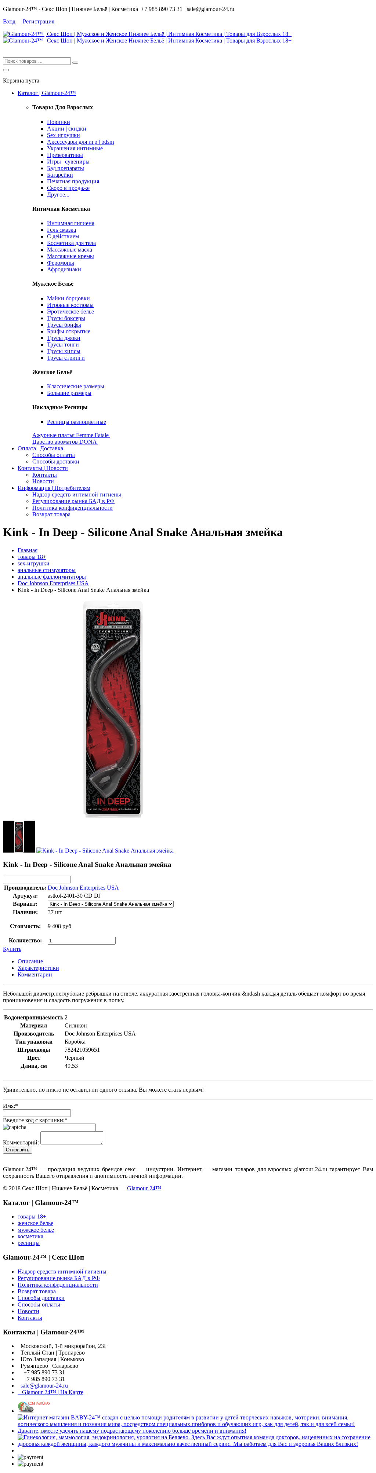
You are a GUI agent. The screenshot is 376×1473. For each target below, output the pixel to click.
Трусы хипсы (63, 351)
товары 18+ (32, 557)
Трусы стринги (66, 358)
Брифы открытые (68, 331)
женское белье (35, 1223)
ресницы (29, 1243)
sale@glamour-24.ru (43, 1385)
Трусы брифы (64, 325)
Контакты (44, 475)
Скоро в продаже (68, 188)
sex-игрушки (34, 563)
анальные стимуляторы (47, 570)
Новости (43, 481)
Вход (9, 21)
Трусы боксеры (66, 318)
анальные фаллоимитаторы (52, 577)
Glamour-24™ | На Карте (50, 1392)
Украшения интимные (75, 148)
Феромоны (60, 263)
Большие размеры (69, 393)
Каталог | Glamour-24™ (47, 93)
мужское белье (36, 1230)
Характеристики (38, 968)
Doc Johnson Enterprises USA (53, 583)
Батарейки (60, 175)
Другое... (58, 194)
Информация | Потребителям (54, 488)
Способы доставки (55, 461)
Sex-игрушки (63, 135)
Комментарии (35, 974)
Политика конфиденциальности (72, 508)
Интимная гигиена (70, 223)
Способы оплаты (53, 455)
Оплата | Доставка (40, 448)
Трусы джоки (63, 338)
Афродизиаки (64, 269)
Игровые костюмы (70, 305)
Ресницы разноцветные (76, 422)
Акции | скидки (66, 128)
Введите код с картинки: (35, 1120)
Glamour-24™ (144, 1188)
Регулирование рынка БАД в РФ (73, 501)
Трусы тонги (63, 344)
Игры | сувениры (68, 161)
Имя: (10, 1106)
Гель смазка (61, 230)
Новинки (58, 122)
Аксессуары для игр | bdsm (80, 142)
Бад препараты (65, 168)
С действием (63, 236)
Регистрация (38, 21)
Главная (27, 550)
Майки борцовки (68, 298)
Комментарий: (21, 1142)
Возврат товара (51, 514)
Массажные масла (69, 249)
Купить (12, 949)
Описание (30, 961)
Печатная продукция (73, 181)
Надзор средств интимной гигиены (76, 494)
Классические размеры (75, 386)
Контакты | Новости (43, 468)
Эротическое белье (70, 311)
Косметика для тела (71, 243)
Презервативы (65, 155)
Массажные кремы (70, 256)
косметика (30, 1236)
